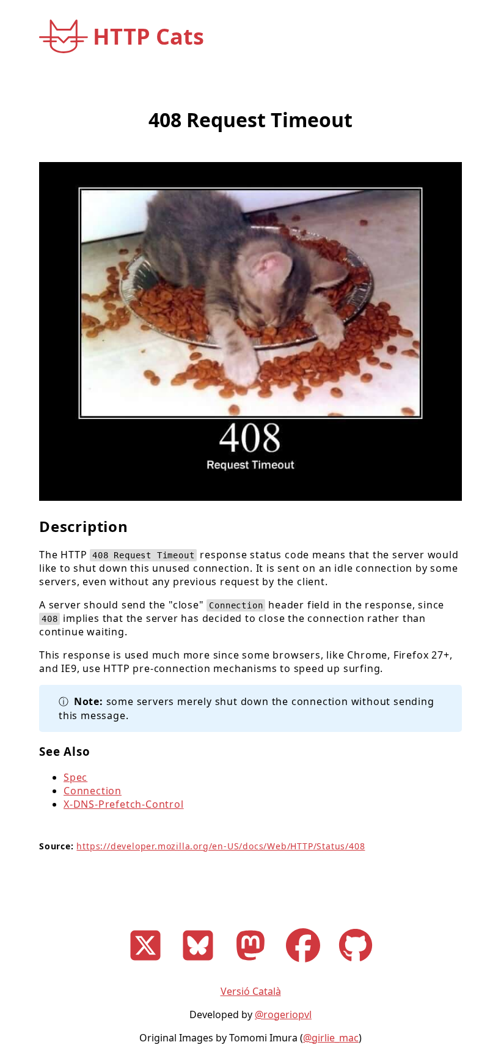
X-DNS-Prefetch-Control (124, 804)
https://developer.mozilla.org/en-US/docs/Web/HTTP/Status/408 (220, 846)
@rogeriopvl (283, 1014)
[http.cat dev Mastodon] (250, 963)
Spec (75, 777)
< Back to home (75, 70)
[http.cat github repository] (355, 963)
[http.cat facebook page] (303, 963)
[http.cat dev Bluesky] (198, 963)
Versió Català (251, 991)
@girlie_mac (331, 1037)
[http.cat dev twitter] (145, 963)
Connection (93, 790)
